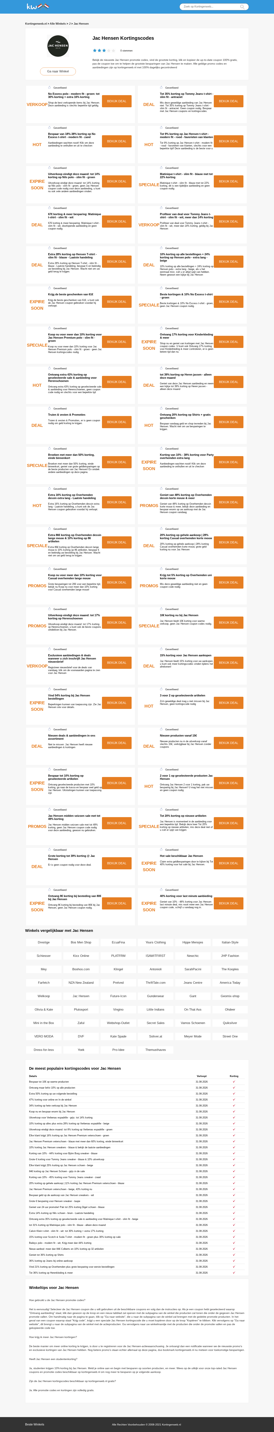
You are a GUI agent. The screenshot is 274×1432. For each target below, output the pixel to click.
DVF (81, 1036)
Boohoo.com (81, 969)
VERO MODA (43, 1036)
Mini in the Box (43, 1023)
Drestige (44, 942)
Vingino (118, 1009)
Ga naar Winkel (58, 71)
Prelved (118, 982)
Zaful (81, 1023)
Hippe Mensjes (192, 942)
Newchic (193, 956)
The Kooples (230, 969)
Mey (44, 969)
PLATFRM (118, 956)
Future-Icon (118, 996)
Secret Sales (156, 1023)
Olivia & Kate (44, 1009)
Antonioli (156, 969)
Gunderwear (155, 996)
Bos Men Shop (81, 942)
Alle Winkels (58, 23)
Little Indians (155, 1009)
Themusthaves (155, 1050)
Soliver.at (155, 1036)
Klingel (118, 969)
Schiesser (44, 956)
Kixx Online (81, 956)
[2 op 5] (97, 51)
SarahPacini (193, 969)
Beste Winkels (34, 1424)
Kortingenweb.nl (36, 23)
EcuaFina (118, 942)
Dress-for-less (44, 1050)
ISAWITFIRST (155, 956)
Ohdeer (230, 1009)
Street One (230, 1036)
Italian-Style (230, 942)
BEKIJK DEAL (116, 101)
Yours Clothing (156, 942)
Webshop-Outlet (118, 1023)
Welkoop (44, 996)
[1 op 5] (94, 51)
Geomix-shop (230, 996)
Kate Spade (118, 1036)
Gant (193, 996)
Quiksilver (230, 1023)
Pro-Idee (118, 1050)
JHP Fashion (230, 956)
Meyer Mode (192, 1036)
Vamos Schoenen (193, 1023)
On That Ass (192, 1009)
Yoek (81, 1050)
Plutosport (81, 1009)
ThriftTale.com (156, 982)
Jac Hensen (81, 23)
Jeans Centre (193, 982)
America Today (230, 982)
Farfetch (44, 982)
